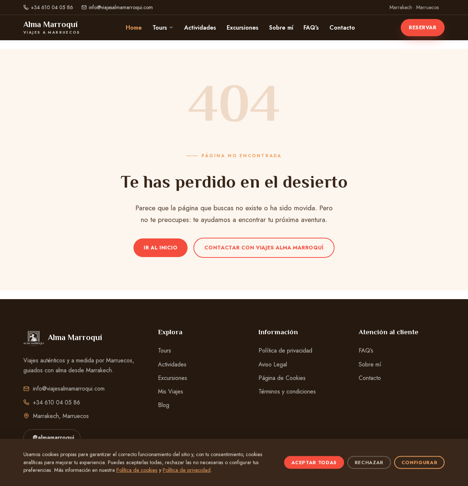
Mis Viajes (170, 391)
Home (134, 27)
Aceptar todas (314, 462)
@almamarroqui (53, 437)
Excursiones (242, 27)
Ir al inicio (160, 247)
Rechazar (369, 462)
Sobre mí (281, 27)
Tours (159, 27)
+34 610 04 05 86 (52, 7)
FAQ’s (311, 27)
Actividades (200, 27)
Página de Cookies (282, 378)
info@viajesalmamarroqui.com (121, 7)
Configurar (419, 462)
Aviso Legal (272, 364)
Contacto (342, 27)
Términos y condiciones (287, 391)
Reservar (422, 27)
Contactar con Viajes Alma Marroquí (264, 247)
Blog (163, 405)
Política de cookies (137, 470)
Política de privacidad (285, 350)
